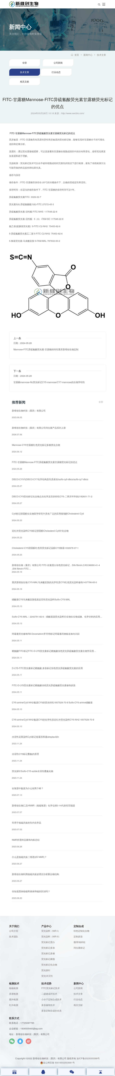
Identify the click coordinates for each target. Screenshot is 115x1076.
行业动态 (56, 72)
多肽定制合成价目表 (51, 1010)
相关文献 (24, 81)
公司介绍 (13, 930)
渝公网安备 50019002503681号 (59, 1062)
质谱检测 (13, 993)
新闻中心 (87, 54)
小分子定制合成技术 (51, 999)
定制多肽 (78, 936)
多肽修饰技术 (48, 1005)
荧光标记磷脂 (48, 959)
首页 (76, 54)
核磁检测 (13, 988)
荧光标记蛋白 (48, 942)
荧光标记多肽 (48, 947)
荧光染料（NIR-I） (50, 930)
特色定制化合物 (81, 930)
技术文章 (101, 54)
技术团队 (13, 936)
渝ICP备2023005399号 (88, 1058)
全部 (24, 62)
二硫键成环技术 (49, 993)
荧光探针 (45, 970)
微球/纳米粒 (79, 942)
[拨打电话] (14, 1071)
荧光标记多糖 (48, 953)
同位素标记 (79, 947)
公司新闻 (58, 62)
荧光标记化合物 (49, 964)
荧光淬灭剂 (47, 975)
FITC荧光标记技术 (50, 988)
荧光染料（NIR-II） (51, 936)
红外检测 (13, 1005)
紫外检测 (13, 999)
